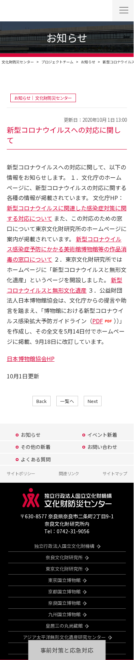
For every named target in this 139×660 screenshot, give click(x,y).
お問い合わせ (102, 446)
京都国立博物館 (64, 591)
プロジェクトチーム (57, 61)
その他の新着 (36, 446)
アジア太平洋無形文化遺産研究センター (64, 637)
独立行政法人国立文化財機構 (64, 546)
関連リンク (69, 473)
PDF (97, 320)
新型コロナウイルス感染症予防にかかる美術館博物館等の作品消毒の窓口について (67, 249)
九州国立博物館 (64, 614)
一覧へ (67, 401)
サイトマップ (115, 473)
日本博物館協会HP (31, 358)
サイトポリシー (21, 473)
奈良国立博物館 (64, 602)
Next (93, 401)
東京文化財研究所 (64, 568)
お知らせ (88, 61)
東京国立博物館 (64, 580)
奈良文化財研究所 (64, 557)
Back (41, 401)
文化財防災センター (18, 61)
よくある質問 (36, 459)
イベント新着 (102, 434)
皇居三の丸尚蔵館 (64, 625)
